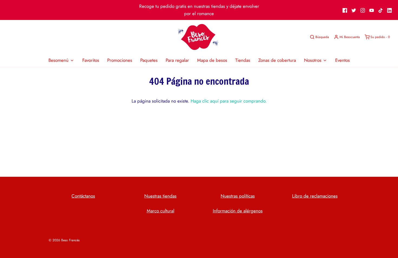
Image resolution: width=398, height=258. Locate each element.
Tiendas (242, 60)
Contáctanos (83, 196)
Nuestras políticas (238, 196)
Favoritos (90, 60)
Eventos (342, 60)
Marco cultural (160, 211)
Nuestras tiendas (160, 196)
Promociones (119, 60)
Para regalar (177, 60)
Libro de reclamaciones (315, 196)
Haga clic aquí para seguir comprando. (229, 101)
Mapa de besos (212, 60)
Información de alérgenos (238, 211)
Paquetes (149, 60)
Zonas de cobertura (277, 60)
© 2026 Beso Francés (64, 240)
